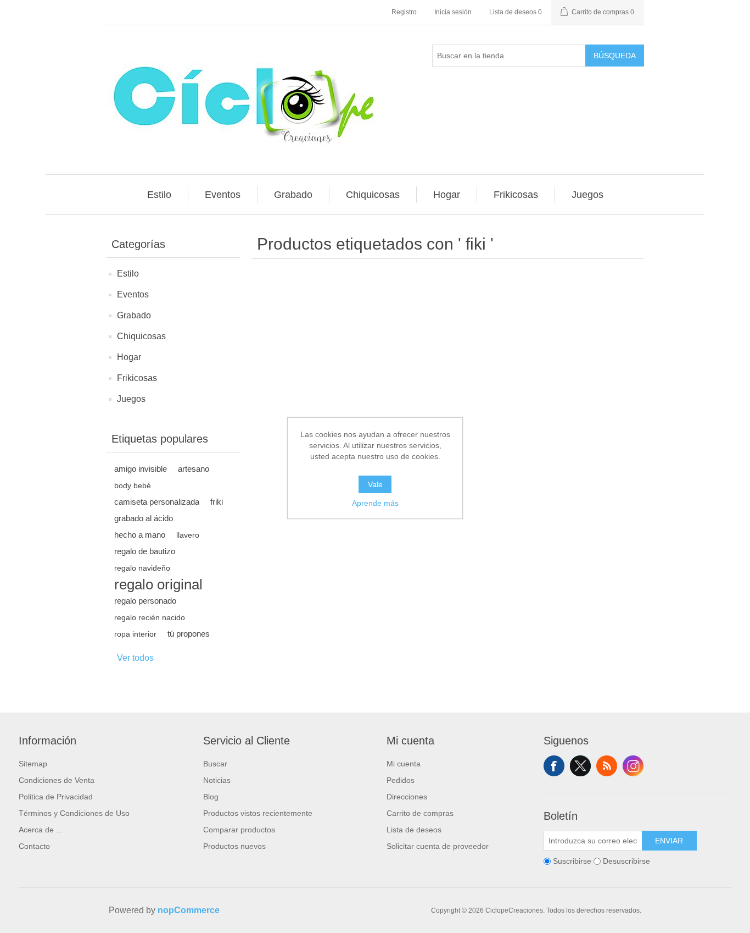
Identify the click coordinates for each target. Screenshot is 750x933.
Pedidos (401, 780)
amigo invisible (140, 468)
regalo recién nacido (149, 617)
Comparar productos (239, 829)
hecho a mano (139, 534)
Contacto (34, 846)
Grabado (134, 315)
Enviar (669, 840)
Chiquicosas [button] (373, 194)
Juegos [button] (587, 194)
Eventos (133, 294)
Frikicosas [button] (516, 194)
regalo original (158, 584)
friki (216, 501)
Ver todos (135, 658)
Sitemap (33, 763)
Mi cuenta (404, 763)
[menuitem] (159, 194)
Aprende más (375, 503)
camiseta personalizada (156, 501)
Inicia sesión (453, 12)
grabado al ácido (143, 518)
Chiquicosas (141, 336)
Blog (211, 796)
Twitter (580, 765)
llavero (187, 535)
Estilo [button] (159, 194)
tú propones (188, 633)
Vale (375, 484)
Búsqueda (615, 55)
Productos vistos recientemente (257, 813)
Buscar (215, 763)
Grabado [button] (293, 194)
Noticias (217, 780)
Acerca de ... (41, 829)
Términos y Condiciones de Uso (74, 813)
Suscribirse (572, 861)
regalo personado (145, 600)
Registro (404, 12)
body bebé (132, 485)
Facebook (554, 765)
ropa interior (135, 634)
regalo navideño (142, 568)
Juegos (131, 399)
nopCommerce (189, 910)
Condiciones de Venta (56, 780)
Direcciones (407, 796)
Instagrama (633, 765)
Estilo (128, 273)
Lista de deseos (414, 829)
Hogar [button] (446, 194)
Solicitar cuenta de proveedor (438, 846)
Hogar (129, 357)
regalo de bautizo (144, 551)
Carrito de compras (420, 813)
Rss (606, 765)
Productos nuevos (234, 846)
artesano (193, 468)
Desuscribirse (626, 861)
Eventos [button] (222, 194)
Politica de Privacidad (56, 796)
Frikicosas (137, 378)
